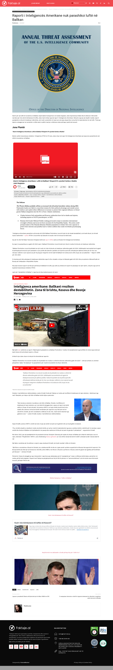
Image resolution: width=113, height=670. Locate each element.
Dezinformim (25, 589)
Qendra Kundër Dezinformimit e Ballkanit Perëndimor (34, 9)
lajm (19, 350)
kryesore (32, 589)
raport (47, 240)
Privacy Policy (78, 662)
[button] (108, 3)
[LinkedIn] (104, 3)
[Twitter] (97, 3)
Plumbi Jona (15, 23)
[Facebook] (86, 3)
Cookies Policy (87, 662)
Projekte (19, 9)
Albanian (76, 3)
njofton (27, 235)
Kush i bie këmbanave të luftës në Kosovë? (60, 515)
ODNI (51, 240)
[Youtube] (93, 3)
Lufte (37, 589)
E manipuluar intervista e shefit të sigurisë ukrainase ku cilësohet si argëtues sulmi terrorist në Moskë (80, 597)
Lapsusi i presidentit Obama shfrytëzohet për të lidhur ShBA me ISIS (30, 596)
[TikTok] (100, 3)
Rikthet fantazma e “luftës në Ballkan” (61, 478)
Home (13, 9)
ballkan (19, 589)
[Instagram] (89, 3)
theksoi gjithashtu (51, 436)
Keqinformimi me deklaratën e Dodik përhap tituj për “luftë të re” (61, 552)
